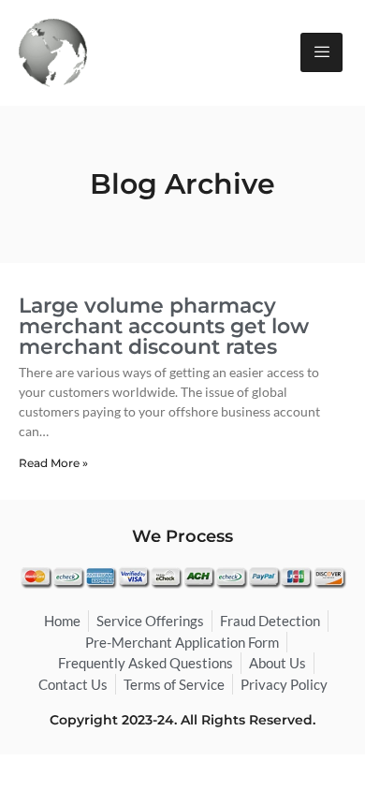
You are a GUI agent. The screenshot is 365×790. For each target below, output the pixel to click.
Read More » (53, 463)
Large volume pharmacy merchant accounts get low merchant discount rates (164, 326)
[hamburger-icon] (321, 52)
